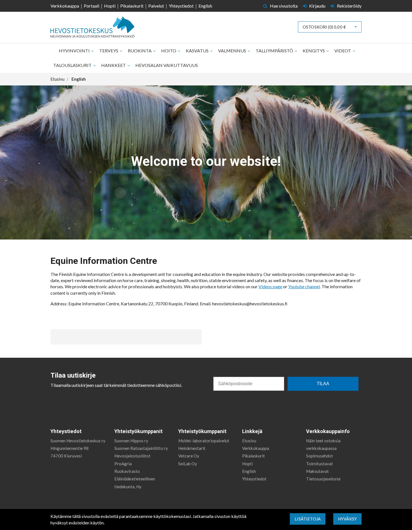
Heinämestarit (191, 448)
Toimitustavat (319, 463)
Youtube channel (304, 286)
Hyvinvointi (75, 50)
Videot (343, 50)
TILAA (323, 383)
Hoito (169, 50)
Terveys (109, 50)
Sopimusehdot (319, 455)
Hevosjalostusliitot (132, 455)
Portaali (91, 5)
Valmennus (232, 50)
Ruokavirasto (127, 471)
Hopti (109, 5)
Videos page (270, 286)
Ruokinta (140, 50)
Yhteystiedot (181, 5)
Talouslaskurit (72, 65)
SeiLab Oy (187, 463)
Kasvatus (197, 50)
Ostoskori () (324, 26)
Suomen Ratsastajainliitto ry (141, 448)
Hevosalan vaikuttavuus (166, 65)
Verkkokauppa (64, 5)
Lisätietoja (308, 518)
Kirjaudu (317, 5)
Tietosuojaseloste (323, 478)
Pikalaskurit (131, 5)
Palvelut (156, 5)
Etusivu (249, 440)
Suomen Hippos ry (131, 440)
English (205, 5)
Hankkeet (114, 65)
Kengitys (314, 50)
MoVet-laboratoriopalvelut (203, 440)
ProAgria (123, 463)
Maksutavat (317, 471)
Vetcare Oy (188, 455)
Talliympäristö (275, 50)
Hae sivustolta (283, 5)
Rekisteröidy (349, 5)
